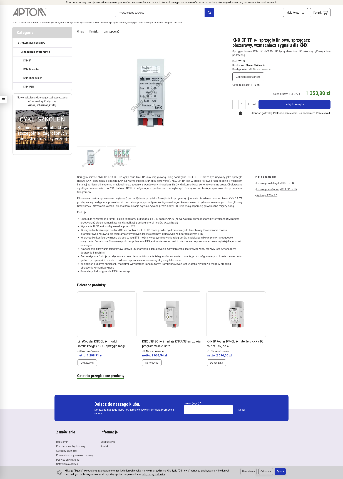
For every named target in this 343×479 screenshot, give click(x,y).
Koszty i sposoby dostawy (70, 446)
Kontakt (93, 31)
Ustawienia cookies (67, 464)
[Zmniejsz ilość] (248, 104)
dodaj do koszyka (294, 104)
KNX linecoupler (32, 78)
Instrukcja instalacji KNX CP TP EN (275, 183)
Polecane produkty (91, 285)
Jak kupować (111, 31)
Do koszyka (87, 362)
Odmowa (265, 471)
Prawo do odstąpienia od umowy (74, 455)
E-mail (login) (191, 403)
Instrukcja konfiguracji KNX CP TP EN (276, 189)
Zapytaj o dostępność (248, 76)
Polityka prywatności (67, 459)
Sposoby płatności (66, 450)
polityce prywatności (153, 474)
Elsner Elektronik (255, 65)
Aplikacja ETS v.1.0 (266, 195)
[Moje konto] (295, 12)
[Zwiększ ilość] (235, 104)
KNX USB (28, 86)
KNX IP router (31, 69)
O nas (80, 31)
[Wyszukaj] (209, 12)
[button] (151, 92)
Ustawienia (248, 471)
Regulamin (62, 441)
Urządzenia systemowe (35, 51)
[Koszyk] (320, 12)
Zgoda (280, 471)
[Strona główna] (29, 12)
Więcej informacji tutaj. (42, 105)
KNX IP (27, 60)
